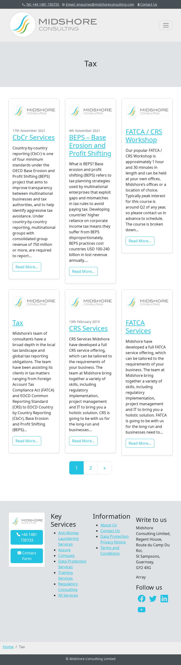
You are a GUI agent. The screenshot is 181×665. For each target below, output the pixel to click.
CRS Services (88, 328)
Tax (17, 322)
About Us (108, 525)
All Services (68, 595)
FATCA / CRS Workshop (144, 135)
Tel (42, 4)
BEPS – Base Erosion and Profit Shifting (90, 145)
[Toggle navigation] (166, 25)
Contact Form (28, 555)
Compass (66, 555)
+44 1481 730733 (28, 537)
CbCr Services (33, 137)
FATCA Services (138, 326)
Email (99, 4)
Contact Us (110, 530)
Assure (64, 549)
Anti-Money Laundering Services (68, 538)
